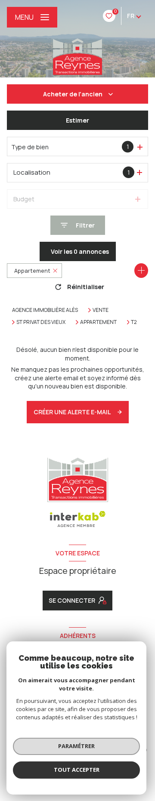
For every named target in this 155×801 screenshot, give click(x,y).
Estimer (77, 120)
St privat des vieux (40, 322)
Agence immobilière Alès (45, 310)
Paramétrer (76, 746)
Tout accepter (76, 769)
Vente (100, 310)
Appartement (98, 322)
